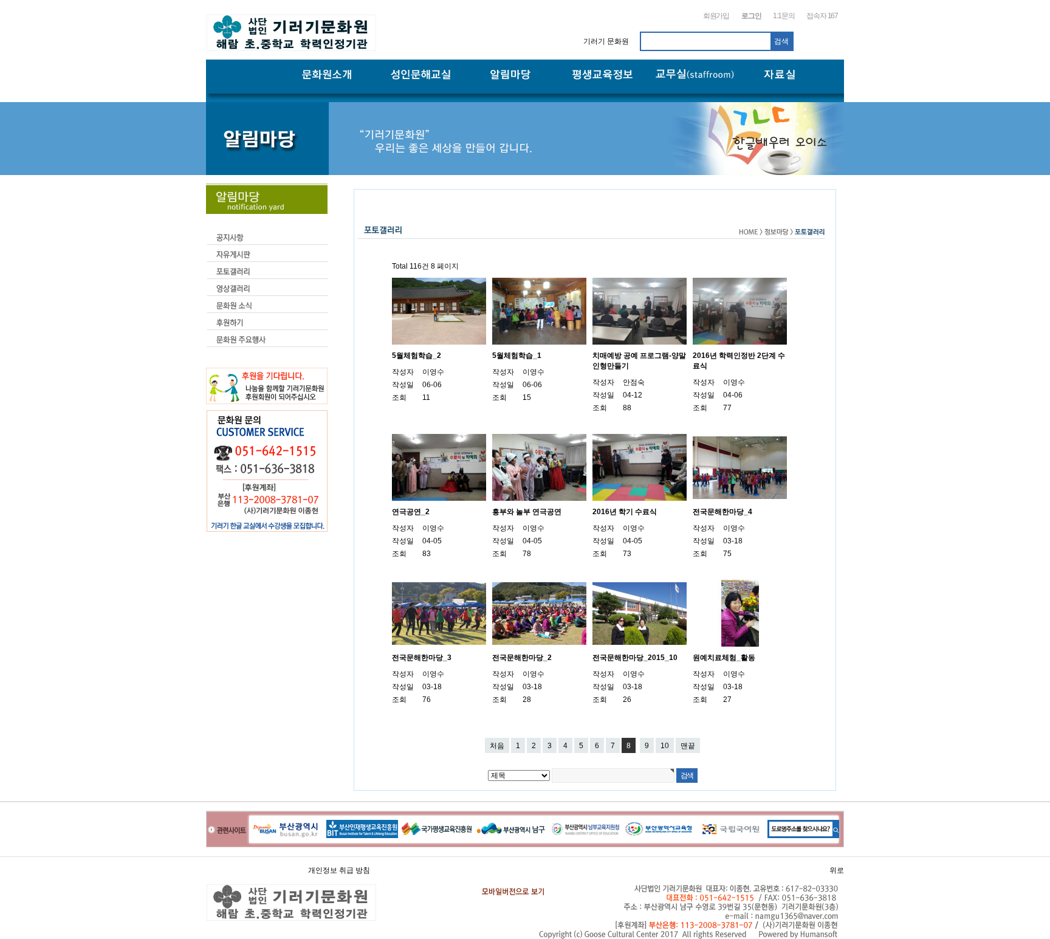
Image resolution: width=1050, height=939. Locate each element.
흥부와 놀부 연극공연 (526, 511)
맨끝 (688, 745)
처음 (497, 745)
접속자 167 (822, 16)
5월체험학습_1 (516, 355)
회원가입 (716, 16)
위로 (836, 870)
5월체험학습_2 (416, 355)
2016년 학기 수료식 (624, 511)
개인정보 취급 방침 (339, 870)
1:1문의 (783, 16)
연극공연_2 (411, 511)
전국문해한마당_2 (522, 657)
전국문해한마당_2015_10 (635, 657)
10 (665, 745)
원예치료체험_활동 (724, 657)
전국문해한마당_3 (421, 657)
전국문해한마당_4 (722, 511)
